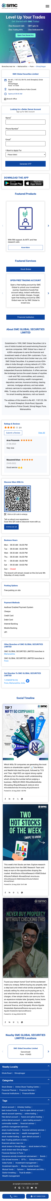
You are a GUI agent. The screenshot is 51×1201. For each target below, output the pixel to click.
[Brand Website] (35, 1187)
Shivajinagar (19, 1073)
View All (41, 433)
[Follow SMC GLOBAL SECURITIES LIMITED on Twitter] (23, 1187)
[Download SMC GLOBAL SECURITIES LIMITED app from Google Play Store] (13, 185)
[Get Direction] (28, 682)
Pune (32, 66)
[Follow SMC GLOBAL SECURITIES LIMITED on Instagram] (27, 1187)
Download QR (11, 527)
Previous (3, 225)
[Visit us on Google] (19, 1187)
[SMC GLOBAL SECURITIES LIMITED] (10, 6)
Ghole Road (7, 1073)
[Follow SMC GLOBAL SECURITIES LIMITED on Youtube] (31, 1187)
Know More (25, 247)
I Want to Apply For (13, 150)
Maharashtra (22, 66)
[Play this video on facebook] (25, 938)
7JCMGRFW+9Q (11, 680)
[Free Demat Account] (25, 218)
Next (47, 225)
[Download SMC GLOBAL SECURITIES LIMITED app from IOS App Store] (33, 185)
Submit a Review (13, 433)
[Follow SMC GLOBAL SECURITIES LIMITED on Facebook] (15, 1187)
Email (8, 139)
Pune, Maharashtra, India (14, 683)
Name (8, 117)
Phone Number (12, 128)
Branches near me (8, 66)
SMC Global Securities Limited (26, 1048)
